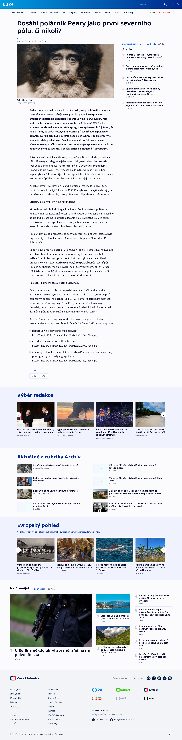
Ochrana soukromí (43, 734)
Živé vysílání (15, 693)
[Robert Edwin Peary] (65, 71)
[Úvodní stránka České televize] (25, 678)
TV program (15, 689)
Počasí (98, 12)
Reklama (52, 693)
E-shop (13, 715)
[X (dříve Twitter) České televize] (164, 678)
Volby (44, 12)
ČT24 (19, 38)
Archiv (34, 376)
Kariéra (51, 710)
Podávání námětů (56, 715)
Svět (63, 12)
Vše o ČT (14, 723)
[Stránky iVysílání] (151, 689)
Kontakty (52, 723)
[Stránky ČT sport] (123, 689)
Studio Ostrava (55, 702)
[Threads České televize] (170, 678)
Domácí (54, 12)
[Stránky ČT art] (121, 698)
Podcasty (128, 12)
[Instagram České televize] (148, 678)
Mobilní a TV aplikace (19, 719)
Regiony (73, 12)
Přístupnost (58, 734)
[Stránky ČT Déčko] (97, 698)
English (30, 734)
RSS (170, 734)
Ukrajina (34, 12)
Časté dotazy (54, 719)
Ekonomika (86, 12)
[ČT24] (8, 4)
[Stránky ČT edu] (148, 698)
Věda (107, 12)
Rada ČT (52, 706)
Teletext (14, 702)
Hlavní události (19, 12)
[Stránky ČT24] (97, 689)
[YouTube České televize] (159, 678)
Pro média (53, 689)
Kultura (117, 12)
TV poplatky (15, 698)
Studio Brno (53, 698)
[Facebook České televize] (154, 678)
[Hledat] (165, 4)
